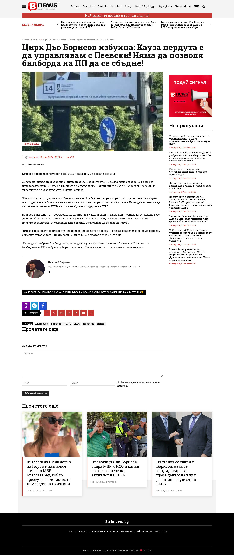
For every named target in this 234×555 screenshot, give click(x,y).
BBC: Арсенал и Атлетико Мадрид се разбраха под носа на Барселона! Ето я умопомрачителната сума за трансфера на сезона (190, 156)
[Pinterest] (54, 313)
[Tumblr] (76, 313)
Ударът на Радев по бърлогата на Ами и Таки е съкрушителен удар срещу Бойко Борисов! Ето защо (133, 25)
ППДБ (101, 323)
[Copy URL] (91, 313)
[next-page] (211, 24)
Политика (35, 39)
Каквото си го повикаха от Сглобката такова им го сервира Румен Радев (188, 172)
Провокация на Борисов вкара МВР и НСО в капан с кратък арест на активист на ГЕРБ (115, 468)
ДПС (77, 323)
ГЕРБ (68, 323)
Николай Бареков (36, 164)
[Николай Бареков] (35, 268)
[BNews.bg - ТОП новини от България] (44, 7)
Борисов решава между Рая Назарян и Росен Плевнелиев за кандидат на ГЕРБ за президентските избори (183, 25)
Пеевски (88, 323)
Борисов (56, 323)
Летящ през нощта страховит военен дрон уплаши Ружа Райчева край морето (190, 186)
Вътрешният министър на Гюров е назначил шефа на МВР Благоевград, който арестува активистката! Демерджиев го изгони (49, 472)
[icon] (26, 306)
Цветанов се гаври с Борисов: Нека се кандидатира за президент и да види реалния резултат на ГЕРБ (83, 25)
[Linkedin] (69, 313)
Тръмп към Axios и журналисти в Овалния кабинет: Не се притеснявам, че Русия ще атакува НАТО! (189, 139)
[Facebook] (49, 271)
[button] (203, 6)
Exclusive (41, 323)
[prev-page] (58, 24)
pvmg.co (147, 550)
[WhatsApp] (61, 313)
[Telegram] (83, 313)
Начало (25, 39)
